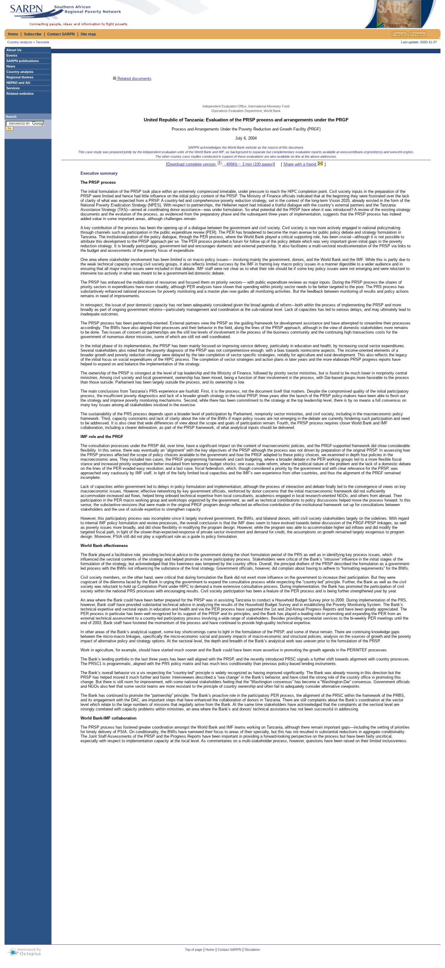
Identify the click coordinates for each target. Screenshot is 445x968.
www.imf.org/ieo (401, 152)
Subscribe (32, 34)
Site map (88, 34)
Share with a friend (300, 164)
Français (399, 34)
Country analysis (19, 42)
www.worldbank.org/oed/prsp (361, 152)
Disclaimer (252, 949)
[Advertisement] (292, 14)
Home (13, 34)
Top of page (193, 949)
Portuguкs (417, 34)
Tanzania (42, 42)
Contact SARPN (61, 34)
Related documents (133, 78)
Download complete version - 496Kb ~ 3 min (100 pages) (220, 164)
